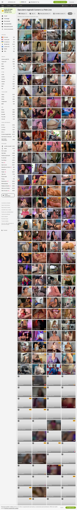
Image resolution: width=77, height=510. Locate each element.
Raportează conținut (6, 207)
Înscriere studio (5, 218)
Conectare (71, 2)
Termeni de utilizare (6, 214)
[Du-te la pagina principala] (11, 2)
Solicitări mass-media (6, 209)
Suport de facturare (6, 205)
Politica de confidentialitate (7, 212)
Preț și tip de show (44, 13)
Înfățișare (23, 13)
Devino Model (5, 216)
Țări (33, 13)
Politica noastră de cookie (11, 508)
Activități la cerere (59, 13)
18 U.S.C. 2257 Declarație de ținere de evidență (8, 224)
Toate (70, 13)
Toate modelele (5, 221)
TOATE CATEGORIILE (7, 195)
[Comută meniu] (2, 2)
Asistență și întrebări (6, 203)
